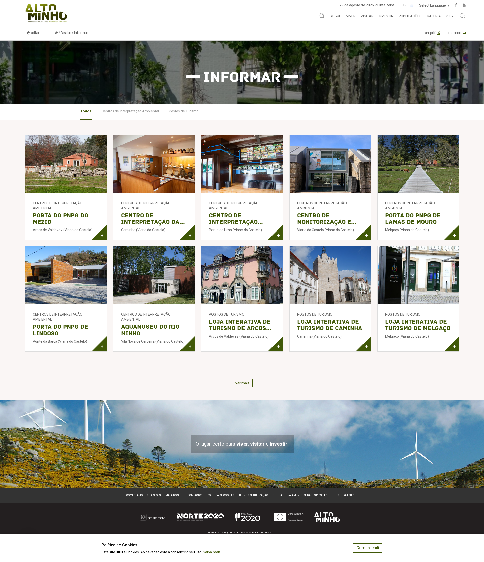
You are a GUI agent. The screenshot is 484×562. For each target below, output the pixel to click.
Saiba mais (212, 552)
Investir (386, 16)
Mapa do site (174, 495)
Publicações (410, 16)
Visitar (367, 16)
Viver (351, 16)
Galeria (434, 16)
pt (448, 16)
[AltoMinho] (46, 6)
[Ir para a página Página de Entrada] (56, 33)
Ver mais (242, 383)
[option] (86, 112)
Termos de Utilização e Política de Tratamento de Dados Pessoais (283, 495)
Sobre (335, 16)
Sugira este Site (348, 495)
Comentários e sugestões (143, 495)
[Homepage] (322, 16)
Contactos (194, 495)
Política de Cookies (220, 495)
